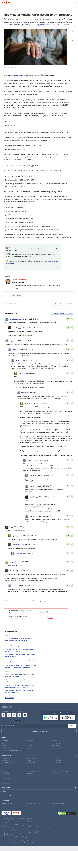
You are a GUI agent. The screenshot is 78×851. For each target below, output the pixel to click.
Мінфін (13, 303)
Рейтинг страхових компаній (59, 803)
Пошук (72, 725)
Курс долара (30, 740)
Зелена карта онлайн (7, 803)
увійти (33, 601)
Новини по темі (12, 632)
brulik (14, 349)
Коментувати (69, 303)
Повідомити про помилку (39, 731)
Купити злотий (56, 773)
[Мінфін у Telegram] (9, 715)
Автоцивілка (5, 805)
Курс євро (54, 740)
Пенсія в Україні (16, 295)
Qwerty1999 (16, 328)
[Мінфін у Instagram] (19, 715)
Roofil (12, 562)
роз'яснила (23, 22)
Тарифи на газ (55, 745)
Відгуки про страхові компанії (35, 803)
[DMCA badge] (66, 813)
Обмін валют (5, 771)
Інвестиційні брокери (57, 743)
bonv (11, 527)
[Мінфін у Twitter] (14, 715)
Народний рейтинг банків (58, 747)
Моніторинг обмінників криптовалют (11, 750)
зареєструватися (45, 601)
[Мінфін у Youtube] (25, 715)
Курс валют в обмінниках (33, 771)
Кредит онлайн (31, 747)
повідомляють (46, 24)
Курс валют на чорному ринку (60, 771)
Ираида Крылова (15, 319)
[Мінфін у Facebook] (3, 715)
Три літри (21, 373)
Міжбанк (4, 745)
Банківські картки (31, 743)
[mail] (16, 288)
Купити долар (5, 773)
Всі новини (9, 698)
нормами (9, 81)
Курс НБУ (4, 743)
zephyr (12, 341)
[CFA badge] (26, 813)
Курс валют (5, 740)
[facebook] (13, 288)
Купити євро (30, 773)
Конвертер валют (6, 747)
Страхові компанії (56, 805)
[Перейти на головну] (6, 2)
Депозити (29, 745)
